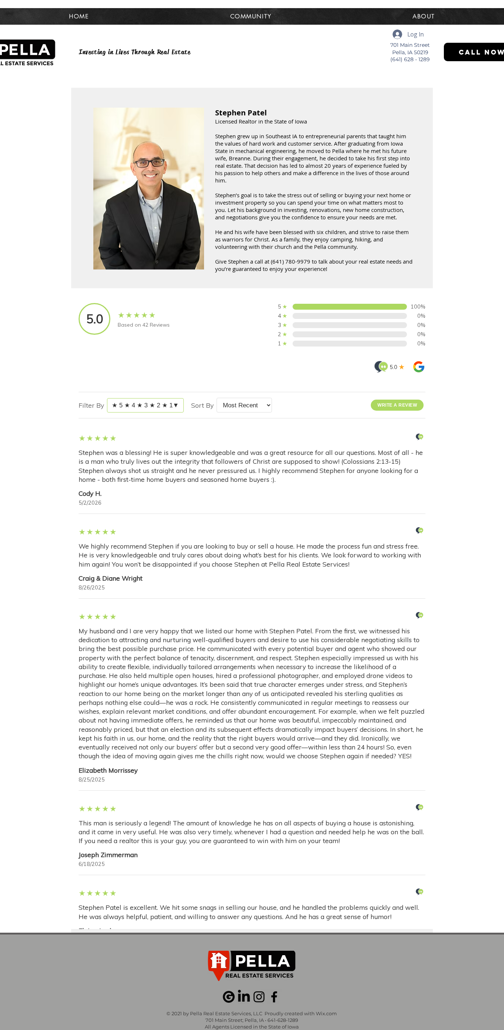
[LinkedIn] (244, 996)
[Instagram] (259, 996)
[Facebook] (274, 996)
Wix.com (326, 1013)
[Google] (228, 996)
